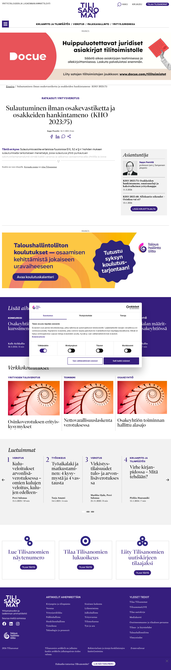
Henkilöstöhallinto (55, 621)
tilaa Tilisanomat (49, 167)
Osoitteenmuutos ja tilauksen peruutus (149, 622)
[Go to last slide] (3, 480)
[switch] (71, 351)
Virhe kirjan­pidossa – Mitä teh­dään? (144, 472)
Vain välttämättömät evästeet (85, 361)
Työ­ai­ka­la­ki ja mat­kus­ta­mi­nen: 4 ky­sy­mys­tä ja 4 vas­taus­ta (66, 473)
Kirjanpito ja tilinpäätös (53, 24)
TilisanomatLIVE (138, 607)
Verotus (78, 24)
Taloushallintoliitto (139, 633)
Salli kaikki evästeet (121, 361)
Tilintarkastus (92, 621)
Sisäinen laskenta (93, 604)
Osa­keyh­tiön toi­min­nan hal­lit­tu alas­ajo (140, 422)
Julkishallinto (91, 613)
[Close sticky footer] (167, 661)
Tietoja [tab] (123, 316)
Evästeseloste (38, 337)
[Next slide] (167, 480)
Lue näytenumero (103, 663)
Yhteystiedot (136, 638)
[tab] (83, 511)
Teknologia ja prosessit (57, 630)
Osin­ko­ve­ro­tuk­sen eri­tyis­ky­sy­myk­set (33, 424)
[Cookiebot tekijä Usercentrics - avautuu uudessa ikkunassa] (128, 307)
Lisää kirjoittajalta (144, 208)
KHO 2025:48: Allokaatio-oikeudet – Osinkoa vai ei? (144, 198)
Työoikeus (51, 626)
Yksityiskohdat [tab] (85, 316)
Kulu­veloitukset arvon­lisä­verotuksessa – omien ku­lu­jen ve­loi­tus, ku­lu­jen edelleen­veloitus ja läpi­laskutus (26, 483)
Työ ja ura (90, 626)
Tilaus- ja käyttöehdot (141, 627)
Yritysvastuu (91, 617)
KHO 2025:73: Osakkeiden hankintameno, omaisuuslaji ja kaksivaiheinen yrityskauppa (141, 184)
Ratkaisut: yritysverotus (60, 98)
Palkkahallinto (98, 24)
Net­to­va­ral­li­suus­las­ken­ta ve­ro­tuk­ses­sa (88, 422)
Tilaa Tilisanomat (157, 4)
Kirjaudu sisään (31, 167)
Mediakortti (136, 617)
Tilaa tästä (28, 567)
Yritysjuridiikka (123, 24)
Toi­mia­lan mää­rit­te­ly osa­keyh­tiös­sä (149, 326)
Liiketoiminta (91, 608)
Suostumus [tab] (48, 316)
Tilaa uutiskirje (137, 612)
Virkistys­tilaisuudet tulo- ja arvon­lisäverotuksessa (105, 473)
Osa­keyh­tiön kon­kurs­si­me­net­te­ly (25, 326)
